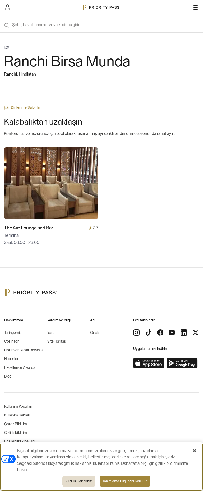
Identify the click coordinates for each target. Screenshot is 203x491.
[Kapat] (194, 451)
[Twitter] (195, 332)
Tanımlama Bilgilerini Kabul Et (125, 481)
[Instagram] (136, 332)
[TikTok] (148, 332)
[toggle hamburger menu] (195, 7)
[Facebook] (160, 332)
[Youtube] (172, 332)
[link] (148, 363)
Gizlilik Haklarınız (78, 481)
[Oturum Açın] (7, 7)
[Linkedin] (184, 332)
